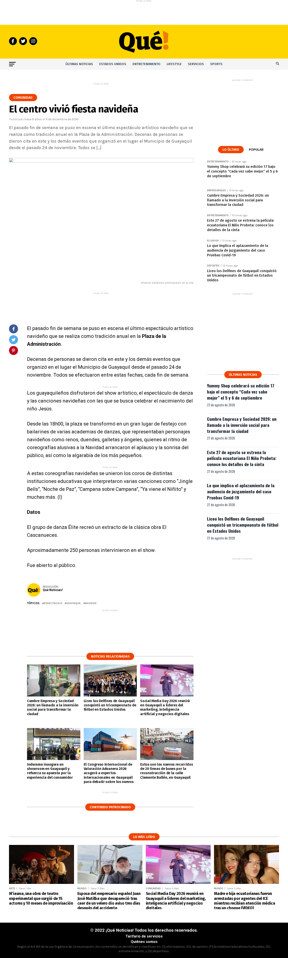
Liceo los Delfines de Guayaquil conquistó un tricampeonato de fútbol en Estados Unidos (242, 524)
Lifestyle (174, 64)
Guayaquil (73, 603)
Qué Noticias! (53, 590)
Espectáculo (53, 603)
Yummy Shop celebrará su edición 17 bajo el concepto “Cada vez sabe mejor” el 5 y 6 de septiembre (240, 391)
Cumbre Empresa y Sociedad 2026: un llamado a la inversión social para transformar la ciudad (242, 425)
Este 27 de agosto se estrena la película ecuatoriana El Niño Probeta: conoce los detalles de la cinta (241, 458)
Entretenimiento (146, 64)
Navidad (91, 603)
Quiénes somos (144, 942)
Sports (216, 64)
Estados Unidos (112, 64)
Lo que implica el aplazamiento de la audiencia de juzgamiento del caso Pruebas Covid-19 (240, 491)
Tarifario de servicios (144, 936)
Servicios (196, 64)
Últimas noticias (79, 64)
